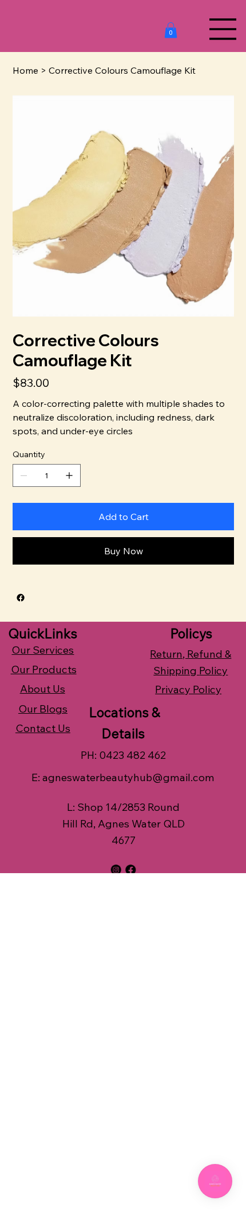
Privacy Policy (188, 689)
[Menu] (222, 29)
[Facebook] (20, 597)
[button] (170, 30)
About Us (42, 688)
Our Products (44, 669)
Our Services (42, 650)
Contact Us (42, 728)
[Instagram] (116, 870)
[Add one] (69, 475)
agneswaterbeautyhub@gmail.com (128, 777)
